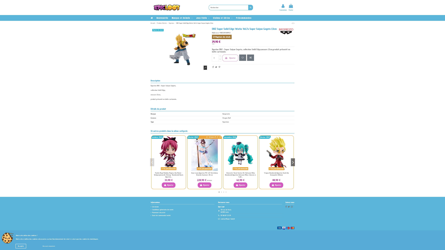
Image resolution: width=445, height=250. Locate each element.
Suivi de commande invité (161, 215)
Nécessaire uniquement (49, 246)
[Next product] (293, 23)
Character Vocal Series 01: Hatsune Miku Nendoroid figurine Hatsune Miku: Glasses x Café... (240, 175)
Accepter (21, 246)
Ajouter (232, 57)
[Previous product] (292, 23)
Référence (215, 33)
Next (293, 162)
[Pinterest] (219, 67)
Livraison (155, 207)
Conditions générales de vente (162, 210)
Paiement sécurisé (158, 212)
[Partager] (213, 67)
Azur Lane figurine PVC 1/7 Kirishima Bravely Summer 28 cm (204, 174)
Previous (152, 162)
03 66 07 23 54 (226, 215)
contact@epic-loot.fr (228, 219)
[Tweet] (216, 67)
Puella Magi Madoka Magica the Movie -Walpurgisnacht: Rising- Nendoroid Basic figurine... (168, 175)
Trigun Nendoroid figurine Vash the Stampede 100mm (276, 174)
